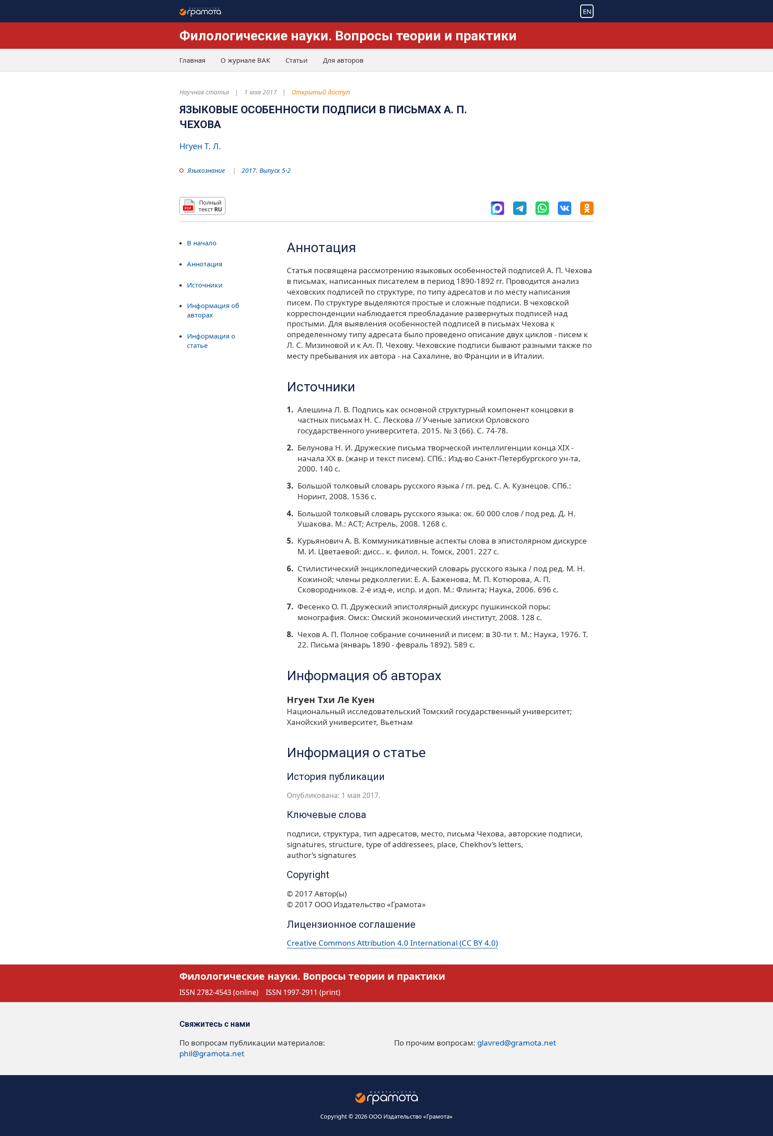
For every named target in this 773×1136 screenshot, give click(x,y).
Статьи (296, 60)
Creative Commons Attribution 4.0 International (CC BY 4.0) (392, 943)
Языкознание (206, 170)
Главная (192, 60)
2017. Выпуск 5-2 (266, 170)
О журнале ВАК (245, 60)
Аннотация (204, 263)
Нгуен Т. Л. (200, 146)
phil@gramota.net (211, 1053)
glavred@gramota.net (516, 1042)
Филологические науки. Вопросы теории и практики (348, 35)
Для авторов (343, 60)
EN (587, 11)
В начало (202, 242)
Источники (205, 284)
